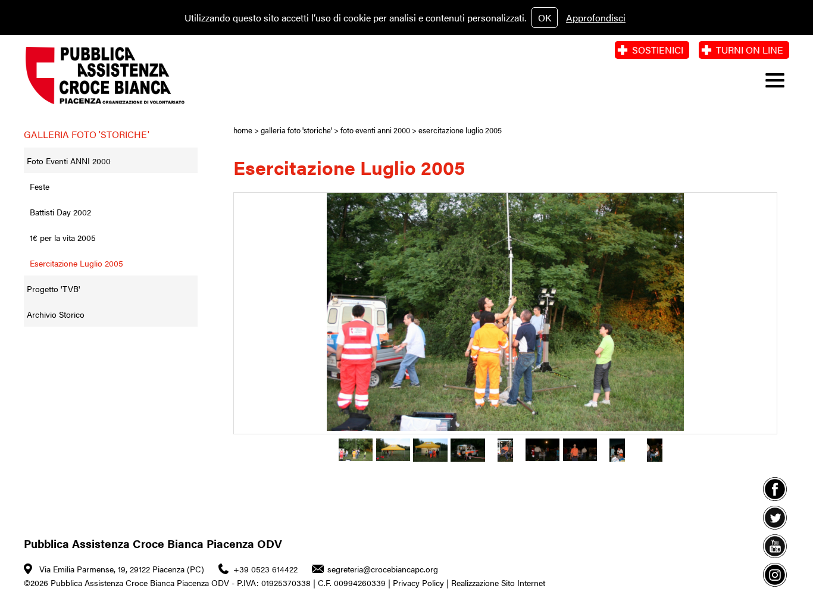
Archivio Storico (56, 314)
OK (544, 17)
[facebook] (775, 489)
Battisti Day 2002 (60, 212)
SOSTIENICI (657, 50)
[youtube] (775, 546)
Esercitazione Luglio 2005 (76, 263)
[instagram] (775, 575)
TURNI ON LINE (749, 50)
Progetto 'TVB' (53, 289)
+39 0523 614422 (265, 569)
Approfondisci (596, 17)
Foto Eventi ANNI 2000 (69, 161)
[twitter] (775, 518)
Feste (39, 186)
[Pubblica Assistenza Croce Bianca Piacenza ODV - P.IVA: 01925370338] (109, 75)
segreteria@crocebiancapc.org (382, 569)
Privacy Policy (418, 582)
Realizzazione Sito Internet (498, 582)
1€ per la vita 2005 (63, 237)
